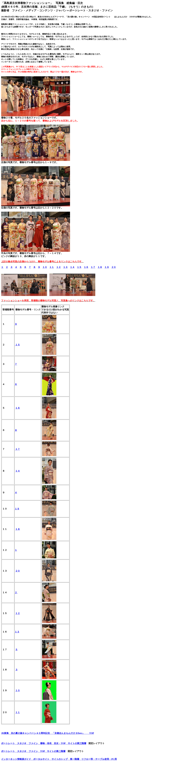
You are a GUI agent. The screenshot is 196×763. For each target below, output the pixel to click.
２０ (113, 267)
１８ (100, 267)
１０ (44, 267)
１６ (86, 267)
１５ (79, 267)
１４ (72, 267)
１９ (106, 267)
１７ (93, 267)
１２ (58, 267)
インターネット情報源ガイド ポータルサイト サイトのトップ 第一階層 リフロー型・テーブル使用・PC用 (59, 759)
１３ (65, 267)
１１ (51, 267)
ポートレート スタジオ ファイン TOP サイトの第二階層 (33, 751)
